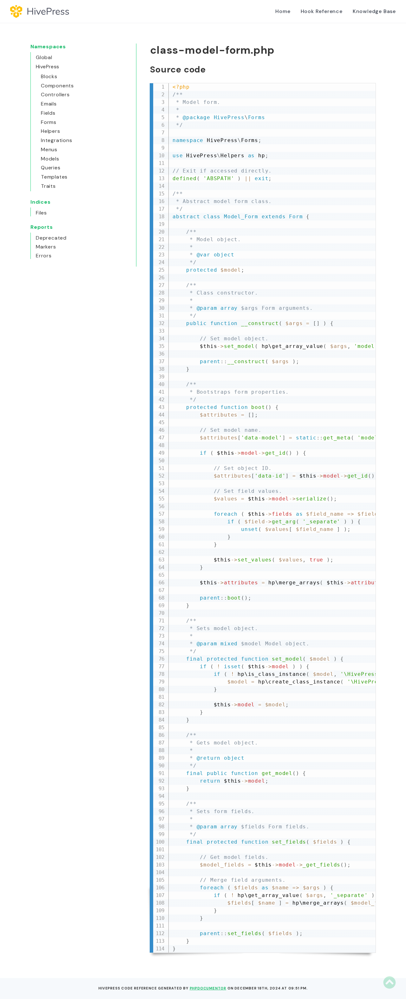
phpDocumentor (208, 988)
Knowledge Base (374, 11)
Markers (46, 246)
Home (282, 11)
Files (41, 212)
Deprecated (51, 237)
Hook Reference (322, 11)
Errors (44, 255)
